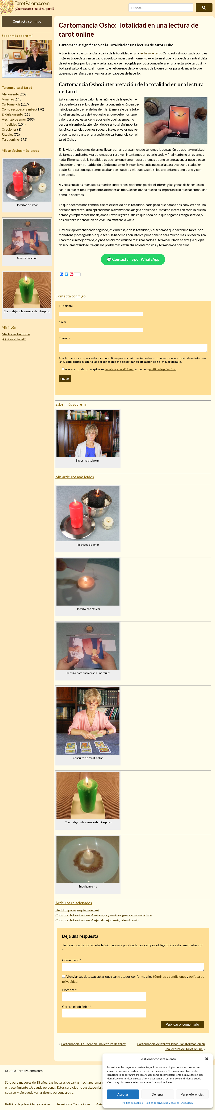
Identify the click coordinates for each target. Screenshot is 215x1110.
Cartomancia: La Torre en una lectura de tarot (93, 1044)
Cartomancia (11, 104)
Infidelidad (9, 124)
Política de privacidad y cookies (162, 1102)
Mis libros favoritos (16, 334)
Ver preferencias (192, 1094)
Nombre (69, 990)
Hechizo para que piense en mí (77, 910)
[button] (207, 1059)
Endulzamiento (12, 114)
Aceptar (122, 1094)
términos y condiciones (119, 369)
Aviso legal (187, 1102)
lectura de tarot (151, 53)
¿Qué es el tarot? (14, 339)
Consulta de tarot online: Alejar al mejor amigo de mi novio (97, 920)
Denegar (158, 1094)
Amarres (8, 99)
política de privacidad (162, 369)
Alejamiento (10, 94)
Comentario (71, 960)
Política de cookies (132, 1102)
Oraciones (9, 129)
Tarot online (10, 139)
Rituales (7, 134)
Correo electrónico (77, 1006)
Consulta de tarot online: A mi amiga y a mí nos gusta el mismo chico (103, 915)
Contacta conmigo (27, 21)
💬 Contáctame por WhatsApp (133, 259)
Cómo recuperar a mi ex (19, 109)
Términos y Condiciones (73, 1104)
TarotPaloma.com (32, 3)
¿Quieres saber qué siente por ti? (34, 8)
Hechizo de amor (14, 119)
